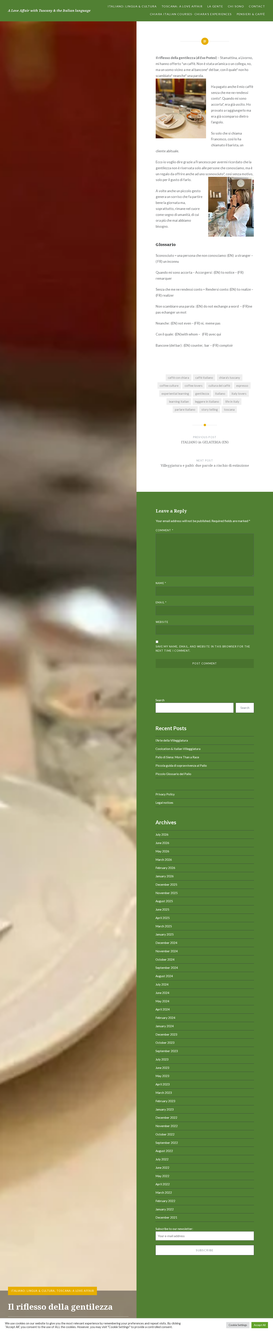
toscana (229, 409)
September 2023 (166, 1051)
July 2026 (161, 834)
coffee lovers (193, 385)
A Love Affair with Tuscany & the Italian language (49, 10)
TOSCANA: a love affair (182, 6)
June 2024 (162, 993)
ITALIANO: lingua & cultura (132, 6)
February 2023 (165, 1101)
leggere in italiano (207, 401)
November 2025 (166, 893)
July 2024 (161, 984)
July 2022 (161, 1159)
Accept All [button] (260, 1325)
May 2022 (162, 1176)
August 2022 (164, 1151)
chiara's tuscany (229, 377)
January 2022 (164, 1209)
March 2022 (163, 1192)
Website (162, 622)
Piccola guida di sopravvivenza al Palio (181, 765)
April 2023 (162, 1084)
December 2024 (166, 942)
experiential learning (175, 393)
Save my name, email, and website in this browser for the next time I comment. (203, 648)
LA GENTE (215, 6)
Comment (164, 530)
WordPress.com (236, 1314)
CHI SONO (236, 6)
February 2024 (165, 1017)
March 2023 (163, 1092)
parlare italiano (185, 409)
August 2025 (164, 901)
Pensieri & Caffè (251, 14)
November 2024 (166, 951)
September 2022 (166, 1142)
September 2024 (166, 967)
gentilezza (202, 393)
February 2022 (165, 1201)
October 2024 (164, 959)
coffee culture (169, 385)
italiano (220, 393)
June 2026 (162, 843)
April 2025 (162, 918)
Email (161, 602)
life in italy (232, 401)
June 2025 (162, 909)
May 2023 (162, 1076)
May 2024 (162, 1001)
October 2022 (164, 1134)
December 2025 (166, 884)
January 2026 (164, 876)
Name (161, 583)
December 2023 (166, 1034)
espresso (242, 385)
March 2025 (163, 926)
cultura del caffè (219, 385)
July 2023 (161, 1059)
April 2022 (162, 1184)
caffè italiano (204, 377)
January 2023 (164, 1109)
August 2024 (164, 976)
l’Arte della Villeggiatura (171, 740)
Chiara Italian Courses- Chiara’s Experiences (191, 14)
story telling (209, 409)
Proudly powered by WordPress (183, 1314)
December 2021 (166, 1217)
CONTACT (257, 6)
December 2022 (166, 1117)
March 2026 (163, 859)
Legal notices (164, 802)
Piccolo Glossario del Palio (173, 774)
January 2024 (164, 1026)
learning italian (179, 401)
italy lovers (238, 393)
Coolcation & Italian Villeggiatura (177, 749)
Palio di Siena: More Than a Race (177, 757)
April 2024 (162, 1009)
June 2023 (162, 1067)
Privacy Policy (165, 794)
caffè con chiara (178, 377)
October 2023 (164, 1042)
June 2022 (162, 1167)
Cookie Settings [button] (238, 1325)
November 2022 (166, 1126)
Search (159, 700)
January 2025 (164, 934)
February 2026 (165, 868)
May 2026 (162, 851)
